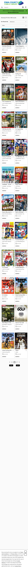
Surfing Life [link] (18, 74)
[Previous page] (10, 362)
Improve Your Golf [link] (19, 322)
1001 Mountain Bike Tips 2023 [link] (7, 129)
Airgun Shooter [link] (19, 184)
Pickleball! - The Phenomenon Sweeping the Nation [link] (7, 184)
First (11, 365)
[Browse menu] (25, 7)
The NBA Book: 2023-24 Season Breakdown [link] (20, 156)
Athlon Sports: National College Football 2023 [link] (7, 239)
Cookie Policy (18, 566)
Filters (3, 25)
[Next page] (19, 362)
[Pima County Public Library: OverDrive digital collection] (14, 3)
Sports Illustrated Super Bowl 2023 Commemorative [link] (20, 101)
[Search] (2, 7)
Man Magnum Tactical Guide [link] (7, 322)
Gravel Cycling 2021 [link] (7, 350)
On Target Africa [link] (19, 129)
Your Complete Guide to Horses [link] (7, 101)
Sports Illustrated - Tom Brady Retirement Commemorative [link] (20, 212)
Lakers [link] (16, 350)
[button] (23, 18)
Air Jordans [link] (5, 295)
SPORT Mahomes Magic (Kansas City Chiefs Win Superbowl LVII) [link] (7, 74)
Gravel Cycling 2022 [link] (20, 295)
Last (18, 365)
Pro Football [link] (5, 267)
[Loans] (23, 7)
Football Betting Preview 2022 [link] (20, 267)
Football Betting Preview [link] (20, 239)
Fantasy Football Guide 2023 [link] (7, 156)
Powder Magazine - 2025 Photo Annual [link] (20, 46)
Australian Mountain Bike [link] (7, 46)
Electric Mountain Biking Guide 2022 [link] (7, 212)
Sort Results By (4, 21)
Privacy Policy (14, 554)
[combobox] (11, 7)
